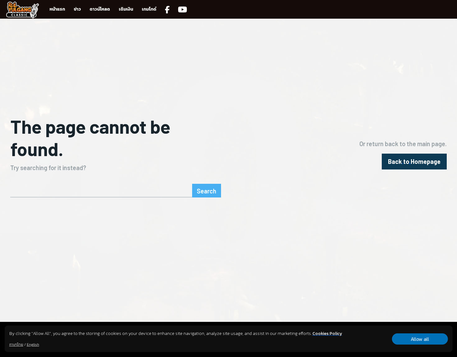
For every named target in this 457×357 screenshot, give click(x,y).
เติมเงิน (126, 9)
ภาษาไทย (16, 344)
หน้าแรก (57, 9)
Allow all (420, 339)
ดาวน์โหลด (100, 9)
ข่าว (77, 9)
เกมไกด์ (149, 9)
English (33, 344)
